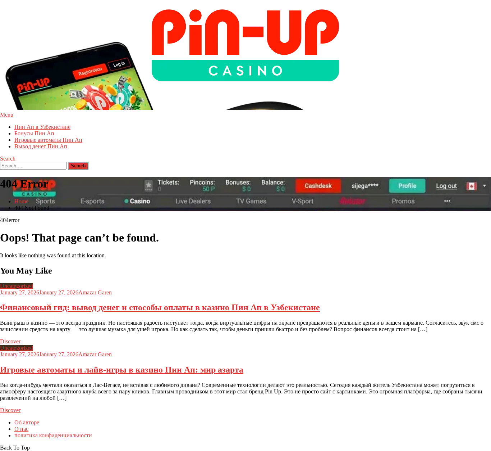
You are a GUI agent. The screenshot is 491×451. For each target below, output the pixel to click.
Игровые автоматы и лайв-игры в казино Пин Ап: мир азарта (121, 369)
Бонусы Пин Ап (34, 133)
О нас (21, 429)
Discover (10, 341)
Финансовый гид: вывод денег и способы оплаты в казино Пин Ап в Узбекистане (160, 307)
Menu (6, 115)
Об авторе (26, 422)
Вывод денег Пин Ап (40, 146)
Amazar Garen (95, 292)
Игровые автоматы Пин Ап (48, 140)
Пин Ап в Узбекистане (42, 127)
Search (7, 158)
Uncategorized (16, 286)
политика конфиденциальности (53, 435)
